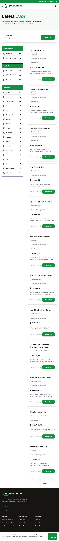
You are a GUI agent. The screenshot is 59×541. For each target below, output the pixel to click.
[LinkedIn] (8, 506)
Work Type (7, 66)
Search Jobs (8, 35)
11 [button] (54, 480)
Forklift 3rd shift (37, 50)
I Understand (53, 536)
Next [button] (44, 483)
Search (46, 37)
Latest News (38, 519)
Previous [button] (32, 480)
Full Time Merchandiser (40, 128)
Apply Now (48, 79)
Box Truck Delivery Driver (41, 202)
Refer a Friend (42, 1)
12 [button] (39, 483)
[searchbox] (22, 37)
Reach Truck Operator (39, 89)
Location (6, 88)
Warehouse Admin (38, 412)
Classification (8, 49)
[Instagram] (2, 506)
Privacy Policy (38, 526)
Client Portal (5, 529)
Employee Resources (24, 529)
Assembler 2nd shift (38, 447)
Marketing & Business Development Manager (40, 345)
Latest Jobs (22, 519)
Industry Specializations (8, 522)
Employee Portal (53, 1)
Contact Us (38, 522)
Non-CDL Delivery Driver (40, 310)
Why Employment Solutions (8, 526)
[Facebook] (5, 506)
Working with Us (23, 522)
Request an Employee (7, 519)
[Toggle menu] (55, 6)
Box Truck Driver (37, 167)
